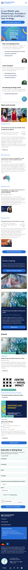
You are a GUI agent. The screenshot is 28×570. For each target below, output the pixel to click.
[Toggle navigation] (26, 2)
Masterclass (4, 419)
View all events (14, 443)
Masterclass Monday (7, 422)
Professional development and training (11, 392)
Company (3, 475)
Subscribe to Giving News (13, 507)
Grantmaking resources (10, 73)
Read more (5, 149)
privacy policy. (13, 494)
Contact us (4, 519)
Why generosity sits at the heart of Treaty (12, 221)
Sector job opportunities (11, 75)
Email (2, 470)
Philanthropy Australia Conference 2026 (12, 358)
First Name (4, 458)
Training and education (10, 77)
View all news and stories (14, 252)
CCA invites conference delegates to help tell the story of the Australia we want (12, 159)
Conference (4, 356)
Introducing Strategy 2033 (13, 22)
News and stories (5, 124)
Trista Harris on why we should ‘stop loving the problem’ (13, 128)
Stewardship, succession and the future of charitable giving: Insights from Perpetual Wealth (12, 191)
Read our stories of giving (14, 270)
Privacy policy (4, 521)
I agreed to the (10, 494)
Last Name (4, 464)
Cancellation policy (6, 524)
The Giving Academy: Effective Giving (12, 395)
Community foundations (10, 53)
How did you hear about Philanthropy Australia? (13, 481)
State (2, 487)
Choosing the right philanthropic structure (15, 51)
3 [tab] (14, 39)
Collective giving (8, 55)
